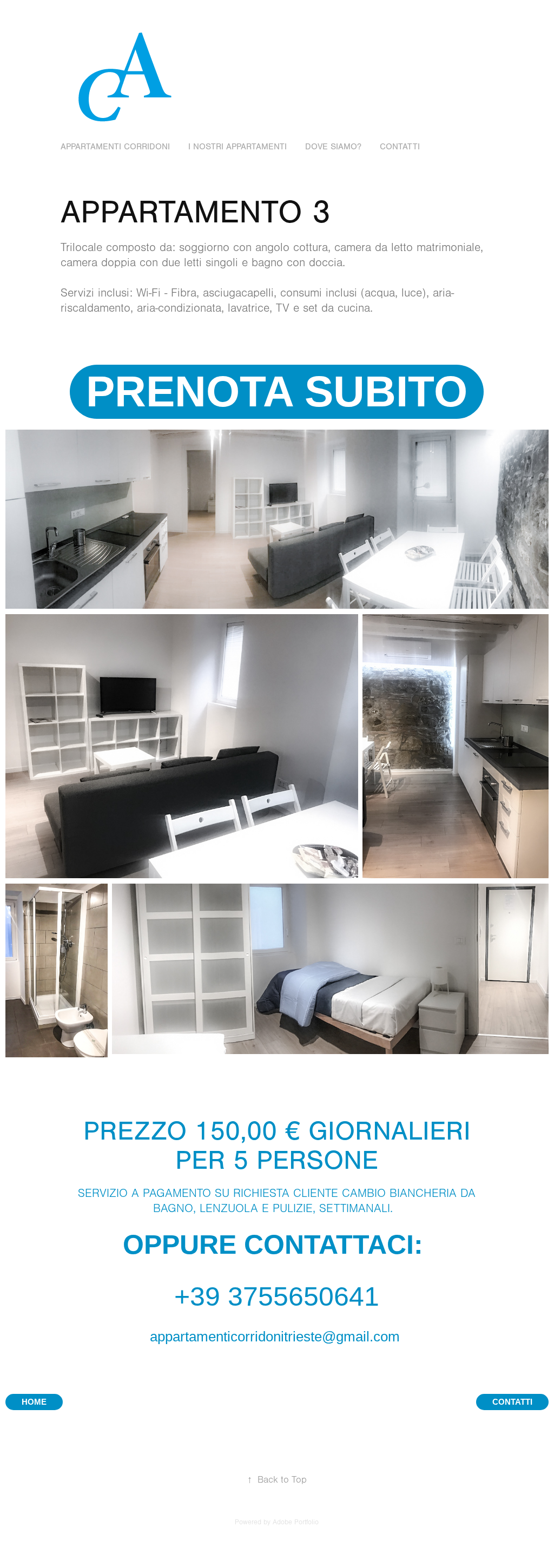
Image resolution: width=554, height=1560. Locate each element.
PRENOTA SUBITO (276, 391)
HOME (34, 1401)
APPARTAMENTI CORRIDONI (115, 147)
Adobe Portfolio (296, 1522)
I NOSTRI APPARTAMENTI (237, 147)
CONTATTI (400, 147)
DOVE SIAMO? (333, 147)
